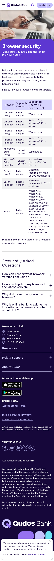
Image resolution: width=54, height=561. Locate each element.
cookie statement (37, 554)
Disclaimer (8, 414)
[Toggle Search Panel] (33, 5)
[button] (3, 5)
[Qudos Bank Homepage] (17, 5)
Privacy (26, 414)
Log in (42, 5)
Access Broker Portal (14, 405)
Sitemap (28, 419)
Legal (18, 414)
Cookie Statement (12, 419)
